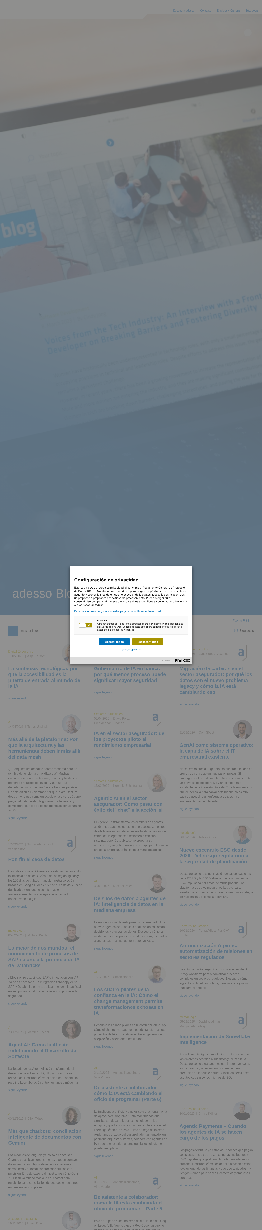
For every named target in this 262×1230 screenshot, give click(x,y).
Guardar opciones (131, 649)
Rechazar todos (148, 641)
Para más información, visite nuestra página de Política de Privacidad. (118, 611)
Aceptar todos (114, 641)
